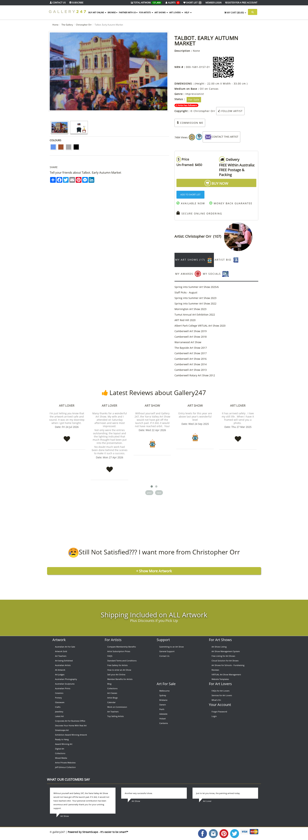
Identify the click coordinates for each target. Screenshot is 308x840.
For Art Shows (220, 639)
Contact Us (164, 656)
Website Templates (220, 679)
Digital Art (59, 748)
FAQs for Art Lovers (220, 690)
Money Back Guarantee (232, 203)
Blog (109, 683)
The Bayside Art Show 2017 (190, 347)
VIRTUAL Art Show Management (226, 674)
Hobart (162, 718)
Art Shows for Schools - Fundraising (228, 665)
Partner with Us (127, 12)
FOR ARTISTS (145, 12)
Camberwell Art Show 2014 (190, 364)
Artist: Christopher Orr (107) (199, 236)
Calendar (111, 702)
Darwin (162, 704)
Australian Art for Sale (65, 646)
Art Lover (67, 405)
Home (55, 24)
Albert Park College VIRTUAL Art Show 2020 (199, 325)
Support (163, 639)
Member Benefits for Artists (119, 679)
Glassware (59, 702)
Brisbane (163, 700)
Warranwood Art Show (187, 342)
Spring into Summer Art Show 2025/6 (196, 287)
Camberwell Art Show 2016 (190, 358)
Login (214, 716)
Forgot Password (219, 711)
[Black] (76, 147)
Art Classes (112, 693)
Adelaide (163, 714)
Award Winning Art (63, 744)
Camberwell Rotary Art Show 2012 (194, 375)
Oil (202, 88)
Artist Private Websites (65, 762)
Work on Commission (117, 707)
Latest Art (59, 716)
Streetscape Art (62, 730)
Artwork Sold (61, 651)
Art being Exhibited (64, 660)
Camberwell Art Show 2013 (190, 370)
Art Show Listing (219, 646)
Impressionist (194, 94)
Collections (60, 753)
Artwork (59, 639)
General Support (166, 651)
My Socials (212, 273)
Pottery (58, 697)
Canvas (214, 88)
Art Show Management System (226, 651)
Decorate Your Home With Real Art (71, 725)
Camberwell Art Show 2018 (190, 336)
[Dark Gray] (68, 147)
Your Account (220, 704)
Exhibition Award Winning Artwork (71, 734)
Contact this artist (225, 136)
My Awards (184, 273)
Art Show (152, 405)
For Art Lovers (220, 683)
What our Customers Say (68, 779)
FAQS (109, 656)
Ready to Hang (62, 739)
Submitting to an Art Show (171, 646)
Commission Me (191, 122)
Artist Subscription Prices (118, 651)
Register (241, 2)
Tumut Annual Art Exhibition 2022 (194, 314)
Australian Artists (63, 665)
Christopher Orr (84, 24)
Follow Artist (231, 111)
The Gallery (67, 24)
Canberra (163, 723)
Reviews (215, 670)
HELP (187, 12)
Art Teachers (60, 656)
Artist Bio (223, 259)
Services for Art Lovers (222, 695)
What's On (216, 700)
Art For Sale (166, 683)
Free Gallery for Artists (117, 665)
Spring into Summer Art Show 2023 (195, 298)
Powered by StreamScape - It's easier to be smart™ (98, 832)
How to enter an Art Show (119, 670)
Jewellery (59, 711)
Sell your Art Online (116, 674)
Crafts (57, 707)
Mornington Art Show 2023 (190, 309)
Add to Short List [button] (190, 194)
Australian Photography (66, 679)
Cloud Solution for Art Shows (225, 660)
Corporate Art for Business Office (70, 720)
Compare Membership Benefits (121, 646)
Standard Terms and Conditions (122, 660)
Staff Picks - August (185, 292)
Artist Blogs (112, 697)
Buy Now (219, 183)
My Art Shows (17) (190, 259)
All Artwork (60, 670)
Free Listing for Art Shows (223, 656)
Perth (161, 709)
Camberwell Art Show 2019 (190, 331)
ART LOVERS (175, 12)
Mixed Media (61, 758)
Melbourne (164, 690)
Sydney (162, 695)
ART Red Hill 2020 (185, 320)
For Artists (113, 639)
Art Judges (59, 674)
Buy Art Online (96, 12)
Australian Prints (62, 688)
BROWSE (112, 12)
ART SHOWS (160, 12)
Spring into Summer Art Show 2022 (195, 303)
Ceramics (59, 693)
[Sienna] (61, 147)
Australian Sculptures (65, 683)
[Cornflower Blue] (53, 147)
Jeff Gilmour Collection (65, 767)
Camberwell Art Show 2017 (190, 353)
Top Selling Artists (115, 716)
